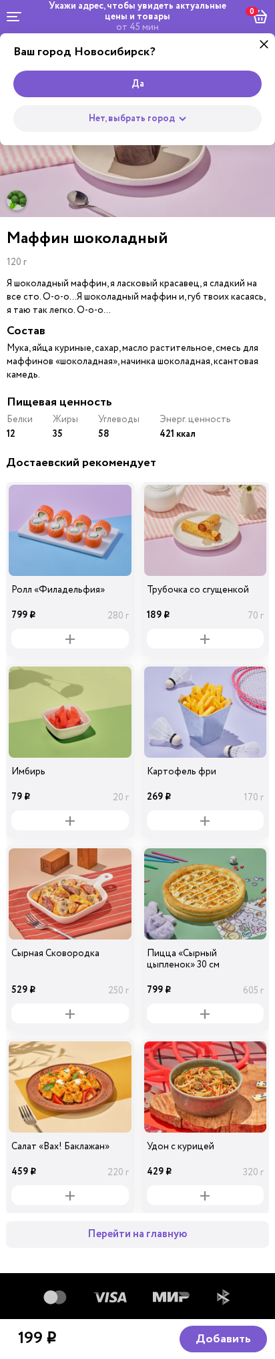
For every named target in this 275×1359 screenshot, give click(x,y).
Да (137, 84)
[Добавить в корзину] (70, 639)
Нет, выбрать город (132, 118)
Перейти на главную (137, 1234)
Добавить (223, 1339)
